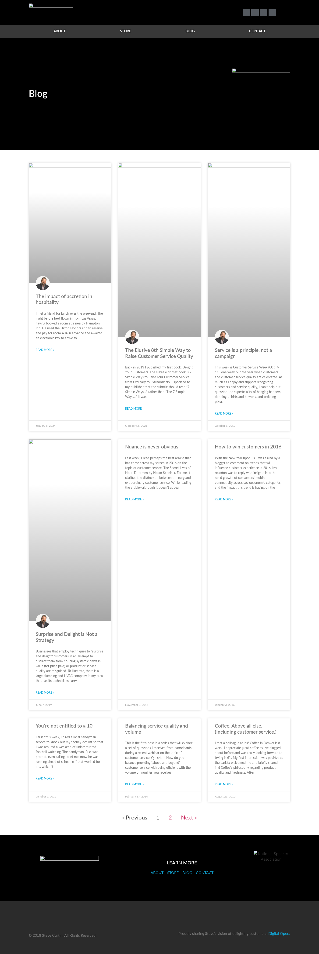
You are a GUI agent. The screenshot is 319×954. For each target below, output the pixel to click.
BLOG (190, 31)
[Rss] (272, 12)
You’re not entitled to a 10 (64, 726)
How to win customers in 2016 (248, 446)
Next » (189, 818)
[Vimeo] (255, 12)
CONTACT (257, 31)
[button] (284, 12)
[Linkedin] (263, 12)
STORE (125, 31)
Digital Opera (279, 934)
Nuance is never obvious (151, 446)
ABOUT (59, 31)
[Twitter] (246, 12)
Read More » (45, 350)
